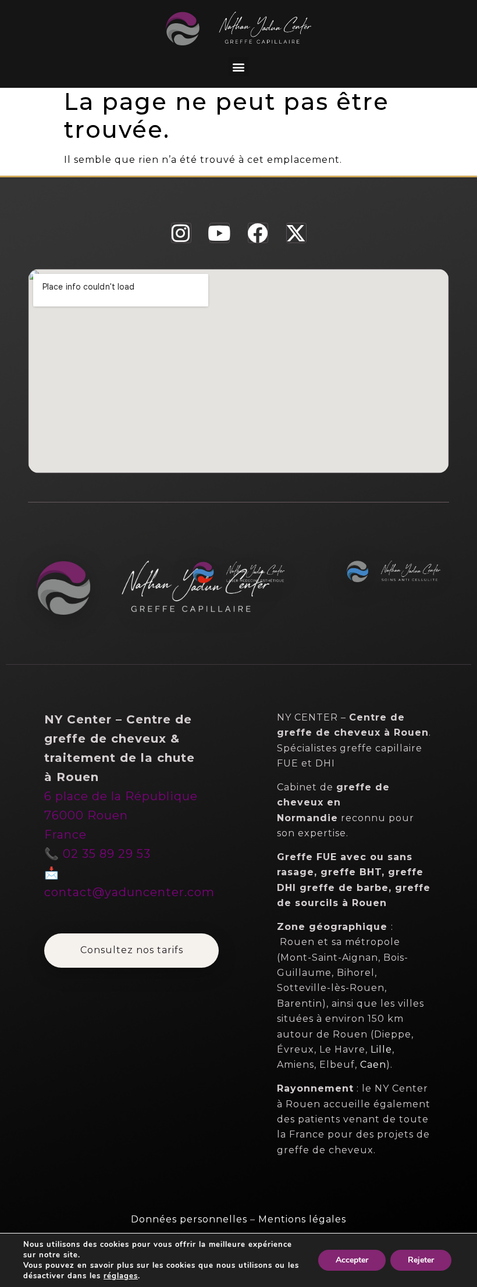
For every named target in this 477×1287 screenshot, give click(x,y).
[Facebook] (258, 233)
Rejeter (421, 1259)
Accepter (352, 1259)
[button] (238, 66)
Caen (373, 1064)
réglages (121, 1276)
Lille (381, 1049)
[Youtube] (219, 233)
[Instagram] (181, 233)
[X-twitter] (296, 233)
